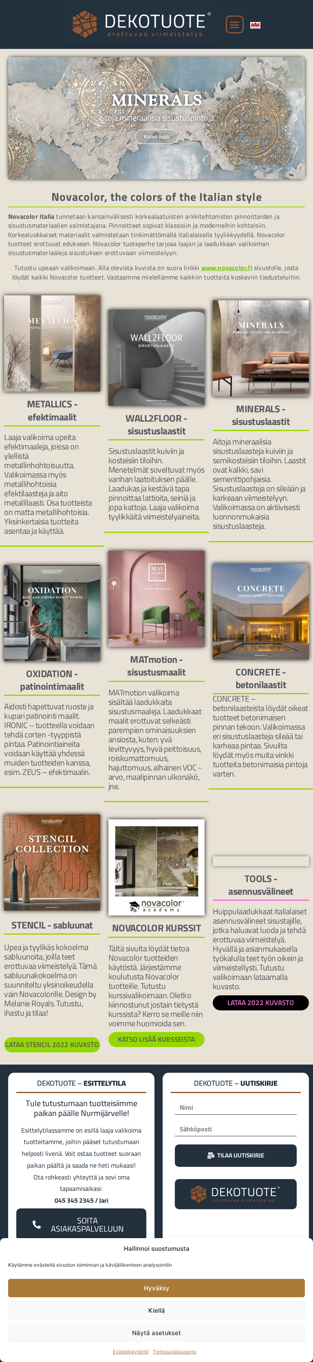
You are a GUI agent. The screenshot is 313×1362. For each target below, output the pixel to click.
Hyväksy (157, 1288)
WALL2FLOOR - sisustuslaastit (156, 424)
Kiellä (156, 1310)
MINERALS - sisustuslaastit (261, 415)
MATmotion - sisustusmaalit (156, 665)
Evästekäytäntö (131, 1352)
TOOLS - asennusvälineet (260, 884)
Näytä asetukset (156, 1333)
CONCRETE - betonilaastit (261, 678)
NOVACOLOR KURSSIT (156, 927)
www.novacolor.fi (226, 268)
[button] (235, 24)
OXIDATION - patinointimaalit (52, 679)
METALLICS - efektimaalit (52, 410)
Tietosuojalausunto (174, 1352)
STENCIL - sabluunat (52, 925)
